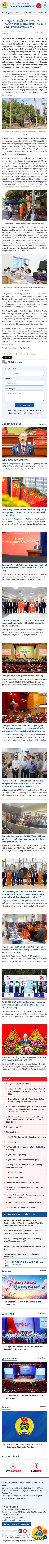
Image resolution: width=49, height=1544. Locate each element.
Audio (8, 1407)
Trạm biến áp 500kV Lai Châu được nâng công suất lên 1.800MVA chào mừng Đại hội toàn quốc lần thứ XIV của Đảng (24, 950)
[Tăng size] (45, 32)
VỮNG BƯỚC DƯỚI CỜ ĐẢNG (15, 460)
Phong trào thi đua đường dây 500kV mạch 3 (25, 1202)
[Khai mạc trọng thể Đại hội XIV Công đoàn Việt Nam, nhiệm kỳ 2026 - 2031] (24, 1331)
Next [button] (45, 1456)
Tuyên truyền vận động (16, 1155)
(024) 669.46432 (17, 1517)
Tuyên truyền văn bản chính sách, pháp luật (24, 1160)
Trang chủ (8, 12)
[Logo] (5, 5)
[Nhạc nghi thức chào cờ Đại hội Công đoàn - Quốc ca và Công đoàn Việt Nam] (24, 1426)
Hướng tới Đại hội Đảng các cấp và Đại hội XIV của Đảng (25, 1148)
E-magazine (11, 1359)
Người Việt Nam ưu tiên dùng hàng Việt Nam (27, 1137)
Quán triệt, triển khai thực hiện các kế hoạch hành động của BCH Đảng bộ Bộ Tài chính (23, 1227)
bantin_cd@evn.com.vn (15, 1520)
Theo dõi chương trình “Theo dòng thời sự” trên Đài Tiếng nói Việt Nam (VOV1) (26, 1100)
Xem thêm (42, 424)
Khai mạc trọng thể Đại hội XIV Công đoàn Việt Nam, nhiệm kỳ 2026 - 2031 (23, 1348)
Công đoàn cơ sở (13, 1127)
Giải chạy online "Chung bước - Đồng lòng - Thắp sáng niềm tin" (24, 1166)
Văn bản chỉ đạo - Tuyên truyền (20, 1214)
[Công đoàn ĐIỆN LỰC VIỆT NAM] (20, 1531)
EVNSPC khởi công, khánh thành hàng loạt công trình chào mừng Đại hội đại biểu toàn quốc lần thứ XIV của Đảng (23, 1005)
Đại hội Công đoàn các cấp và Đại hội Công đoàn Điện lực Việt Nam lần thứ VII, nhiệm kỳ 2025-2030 (25, 1119)
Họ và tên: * (10, 369)
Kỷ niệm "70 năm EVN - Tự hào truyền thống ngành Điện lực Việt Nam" (25, 1196)
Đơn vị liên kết (11, 1456)
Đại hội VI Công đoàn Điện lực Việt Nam (22, 1182)
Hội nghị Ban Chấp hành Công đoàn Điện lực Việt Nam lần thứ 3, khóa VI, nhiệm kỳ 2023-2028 (27, 1091)
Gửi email (21, 354)
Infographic (11, 1142)
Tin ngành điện (12, 1132)
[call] (45, 1532)
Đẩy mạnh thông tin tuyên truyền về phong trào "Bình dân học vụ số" (22, 1235)
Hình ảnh (9, 1314)
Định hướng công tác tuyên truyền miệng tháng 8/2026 (22, 1250)
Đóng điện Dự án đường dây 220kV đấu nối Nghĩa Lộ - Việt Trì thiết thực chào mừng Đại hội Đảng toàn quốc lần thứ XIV (23, 839)
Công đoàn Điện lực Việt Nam (18, 1084)
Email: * (8, 379)
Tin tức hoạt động (15, 1177)
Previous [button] (41, 1456)
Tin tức (18, 12)
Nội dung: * (10, 389)
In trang (32, 354)
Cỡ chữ (36, 32)
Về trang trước (9, 354)
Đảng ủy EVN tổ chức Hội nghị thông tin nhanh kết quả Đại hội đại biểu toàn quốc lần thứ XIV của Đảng (24, 568)
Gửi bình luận (24, 405)
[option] (12, 1468)
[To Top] (45, 1537)
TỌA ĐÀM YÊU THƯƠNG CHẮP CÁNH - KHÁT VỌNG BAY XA (22, 1303)
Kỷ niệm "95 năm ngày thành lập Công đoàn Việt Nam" (24, 1188)
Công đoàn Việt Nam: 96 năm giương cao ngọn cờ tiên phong (23, 1396)
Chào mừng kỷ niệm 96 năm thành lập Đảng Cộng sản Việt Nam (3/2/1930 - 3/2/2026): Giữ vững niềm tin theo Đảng (24, 512)
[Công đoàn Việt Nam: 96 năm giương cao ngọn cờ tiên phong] (24, 1377)
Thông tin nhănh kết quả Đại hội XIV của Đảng (22, 676)
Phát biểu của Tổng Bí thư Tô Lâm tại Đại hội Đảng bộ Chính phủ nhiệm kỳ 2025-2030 (24, 1058)
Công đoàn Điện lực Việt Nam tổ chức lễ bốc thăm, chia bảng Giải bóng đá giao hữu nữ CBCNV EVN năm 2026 (27, 1109)
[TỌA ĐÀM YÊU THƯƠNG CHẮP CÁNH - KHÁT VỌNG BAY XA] (24, 1287)
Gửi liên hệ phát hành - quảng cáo (16, 1524)
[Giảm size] (41, 32)
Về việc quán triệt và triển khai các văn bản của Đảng (24, 1242)
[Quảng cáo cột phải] (24, 1263)
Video (8, 1271)
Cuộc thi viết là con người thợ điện (21, 1207)
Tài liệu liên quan (15, 1172)
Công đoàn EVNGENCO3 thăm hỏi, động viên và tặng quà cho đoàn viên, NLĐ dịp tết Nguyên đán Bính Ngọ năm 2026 (23, 623)
